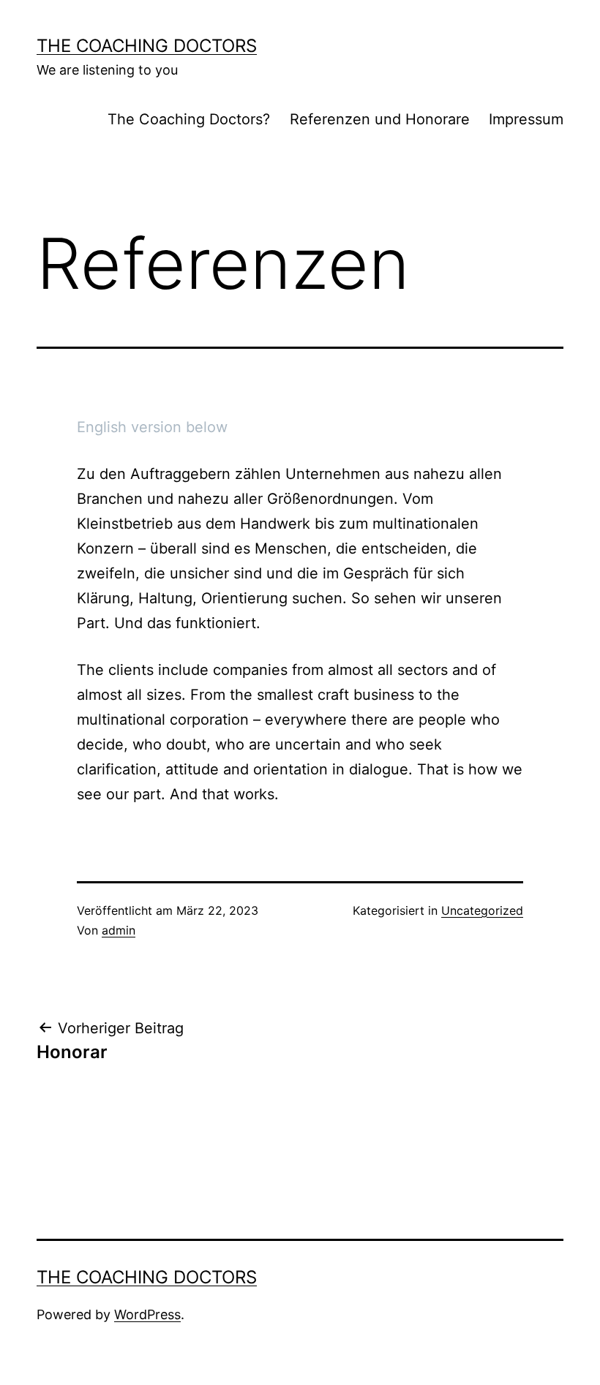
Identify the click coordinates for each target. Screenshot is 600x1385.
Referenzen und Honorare (380, 119)
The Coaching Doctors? (189, 119)
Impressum (526, 119)
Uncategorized (482, 910)
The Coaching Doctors (147, 45)
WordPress (147, 1314)
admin (118, 930)
